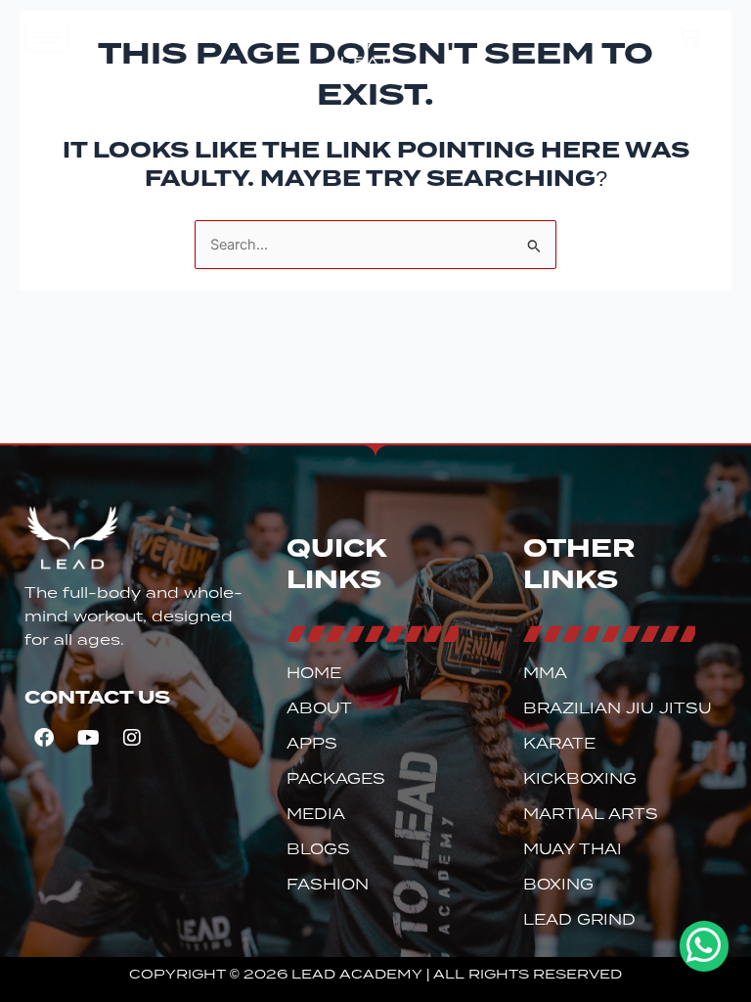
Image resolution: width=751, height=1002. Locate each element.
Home (314, 673)
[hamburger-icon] (46, 37)
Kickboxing (580, 779)
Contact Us (97, 696)
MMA (545, 673)
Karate (559, 743)
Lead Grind (579, 920)
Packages (336, 779)
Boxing (558, 884)
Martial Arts (590, 814)
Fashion (328, 884)
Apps (312, 743)
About (319, 708)
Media (316, 814)
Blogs (318, 849)
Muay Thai (572, 849)
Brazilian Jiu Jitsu (617, 708)
